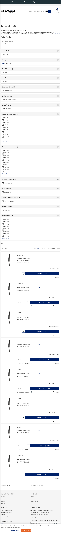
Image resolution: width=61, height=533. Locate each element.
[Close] (58, 526)
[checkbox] (3, 54)
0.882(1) (6, 233)
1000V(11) (7, 210)
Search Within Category (8, 41)
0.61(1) (6, 125)
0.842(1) (6, 162)
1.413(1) (6, 169)
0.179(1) (6, 224)
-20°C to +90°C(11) (9, 201)
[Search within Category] (3, 43)
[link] (48, 248)
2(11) (5, 81)
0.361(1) (6, 150)
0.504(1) (6, 155)
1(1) (5, 164)
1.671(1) (6, 172)
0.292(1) (6, 228)
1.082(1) (6, 167)
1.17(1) (6, 134)
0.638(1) (6, 160)
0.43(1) (6, 120)
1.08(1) (6, 132)
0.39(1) (6, 117)
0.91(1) (6, 129)
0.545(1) (6, 122)
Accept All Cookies (26, 530)
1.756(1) (6, 139)
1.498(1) (6, 137)
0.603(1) (6, 231)
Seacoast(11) (7, 108)
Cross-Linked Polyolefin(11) (11, 99)
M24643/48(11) (8, 63)
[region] (30, 528)
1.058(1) (6, 236)
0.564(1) (6, 157)
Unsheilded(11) (8, 183)
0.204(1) (6, 226)
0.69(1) (6, 127)
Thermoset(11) (8, 90)
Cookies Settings (15, 530)
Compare (57, 277)
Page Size (3, 485)
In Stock (6, 54)
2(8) (5, 72)
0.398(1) (6, 152)
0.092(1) (6, 221)
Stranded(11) (7, 192)
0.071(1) (6, 219)
